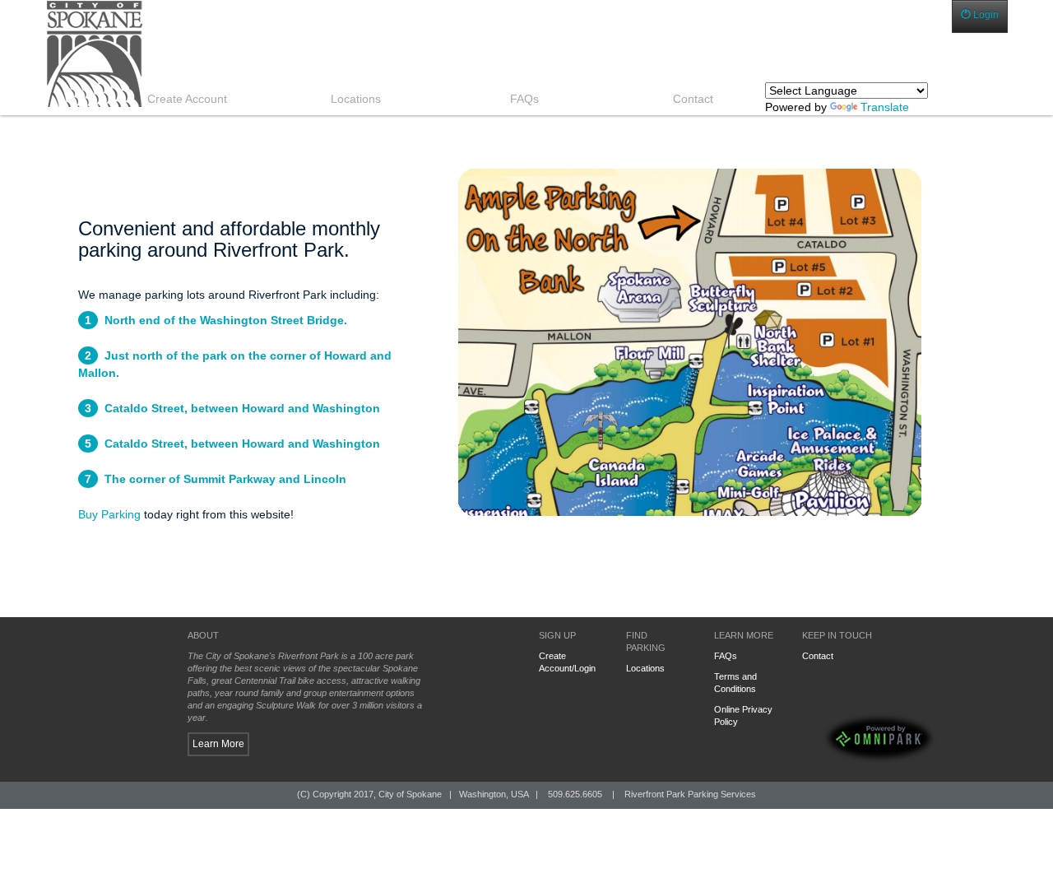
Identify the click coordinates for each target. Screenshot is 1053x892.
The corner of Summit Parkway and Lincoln (225, 478)
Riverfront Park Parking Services (690, 794)
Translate (884, 107)
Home (215, 53)
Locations (645, 668)
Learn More (218, 744)
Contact (817, 656)
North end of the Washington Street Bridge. (225, 320)
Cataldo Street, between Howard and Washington (242, 408)
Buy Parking (109, 514)
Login (985, 15)
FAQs (725, 656)
